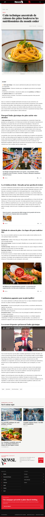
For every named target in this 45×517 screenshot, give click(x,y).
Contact (34, 482)
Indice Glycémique (15, 389)
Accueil (4, 9)
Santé (7, 9)
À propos (34, 474)
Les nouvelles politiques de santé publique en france (10, 423)
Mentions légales (30, 514)
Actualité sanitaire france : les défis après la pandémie (33, 423)
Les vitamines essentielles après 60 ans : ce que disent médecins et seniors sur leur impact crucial (11, 443)
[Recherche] (40, 2)
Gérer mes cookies (40, 514)
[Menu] (5, 2)
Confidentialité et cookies (20, 514)
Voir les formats (22, 506)
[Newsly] (22, 2)
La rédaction (34, 476)
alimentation (8, 389)
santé (21, 389)
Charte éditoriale (34, 479)
